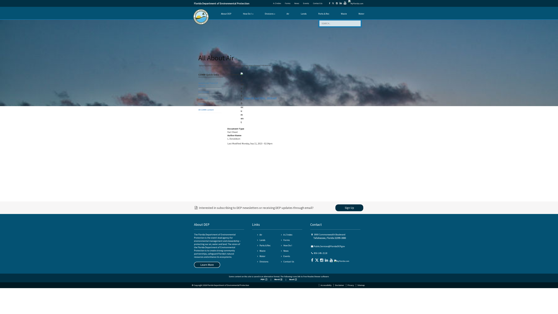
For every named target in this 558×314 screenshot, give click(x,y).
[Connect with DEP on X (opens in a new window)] (333, 3)
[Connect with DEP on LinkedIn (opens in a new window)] (341, 3)
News (296, 3)
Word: (277, 279)
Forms (287, 3)
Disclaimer (339, 285)
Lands (304, 13)
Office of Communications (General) (247, 65)
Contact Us (317, 3)
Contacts (202, 103)
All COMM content (206, 109)
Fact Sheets (203, 92)
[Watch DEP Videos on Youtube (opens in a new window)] (345, 3)
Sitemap (361, 285)
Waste (344, 13)
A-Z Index (277, 3)
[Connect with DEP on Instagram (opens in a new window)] (336, 3)
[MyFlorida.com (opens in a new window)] (356, 3)
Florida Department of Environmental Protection (221, 3)
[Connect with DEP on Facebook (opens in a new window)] (329, 3)
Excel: (292, 279)
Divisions (269, 13)
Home (201, 65)
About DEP (226, 13)
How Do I (247, 13)
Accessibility (326, 285)
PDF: (263, 279)
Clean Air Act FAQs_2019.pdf (260, 98)
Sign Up (349, 207)
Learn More (207, 264)
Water (361, 13)
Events (306, 3)
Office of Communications (223, 65)
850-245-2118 (320, 253)
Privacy (351, 285)
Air (288, 13)
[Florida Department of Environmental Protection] (201, 16)
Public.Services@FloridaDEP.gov (329, 246)
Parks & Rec (323, 13)
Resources (203, 98)
